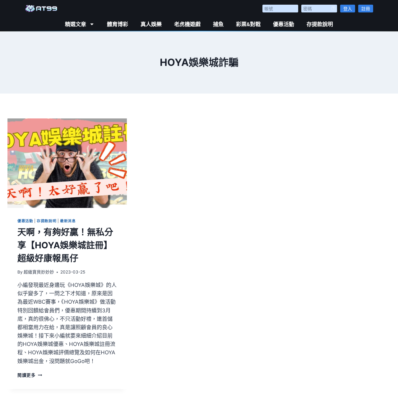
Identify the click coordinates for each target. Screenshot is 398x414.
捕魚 (218, 24)
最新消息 (68, 220)
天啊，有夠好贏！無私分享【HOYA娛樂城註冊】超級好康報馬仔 (65, 245)
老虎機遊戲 (187, 24)
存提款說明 (320, 24)
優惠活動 (283, 24)
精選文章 (75, 24)
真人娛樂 (151, 24)
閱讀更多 (29, 375)
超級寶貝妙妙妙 (39, 271)
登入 (347, 8)
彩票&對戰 (248, 24)
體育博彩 (117, 24)
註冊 (365, 8)
